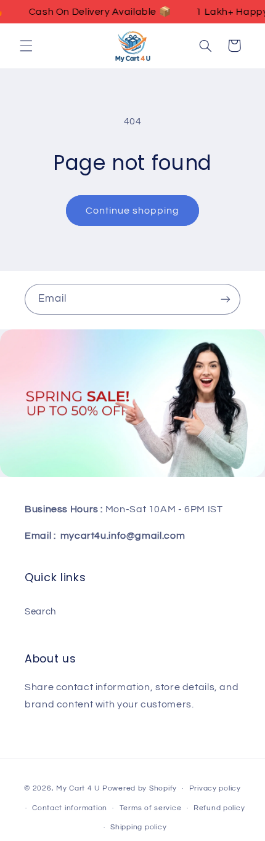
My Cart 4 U (78, 788)
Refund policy (219, 808)
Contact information (69, 808)
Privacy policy (215, 788)
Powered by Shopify (139, 788)
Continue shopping (133, 210)
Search (40, 611)
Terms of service (151, 808)
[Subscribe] (225, 299)
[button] (26, 45)
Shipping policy (138, 827)
